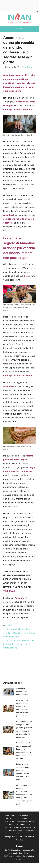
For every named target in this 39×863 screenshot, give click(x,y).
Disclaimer (19, 859)
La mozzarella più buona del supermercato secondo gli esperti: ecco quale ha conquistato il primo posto (24, 794)
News (9, 625)
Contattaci (19, 840)
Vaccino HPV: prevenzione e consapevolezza (22, 691)
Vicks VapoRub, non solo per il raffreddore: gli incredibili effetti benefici (18, 644)
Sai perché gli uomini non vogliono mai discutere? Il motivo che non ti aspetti (19, 633)
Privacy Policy (28, 856)
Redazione (17, 856)
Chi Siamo (8, 856)
